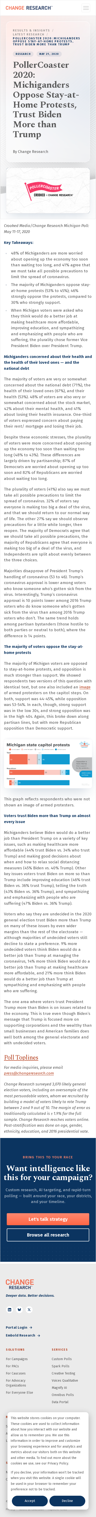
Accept (30, 1501)
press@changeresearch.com (29, 1073)
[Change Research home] (29, 8)
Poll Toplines (21, 1058)
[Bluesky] (19, 1309)
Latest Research (29, 34)
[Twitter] (29, 1309)
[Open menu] (86, 8)
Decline (67, 1501)
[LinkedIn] (9, 1309)
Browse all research (48, 1235)
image (85, 687)
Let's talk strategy (48, 1219)
